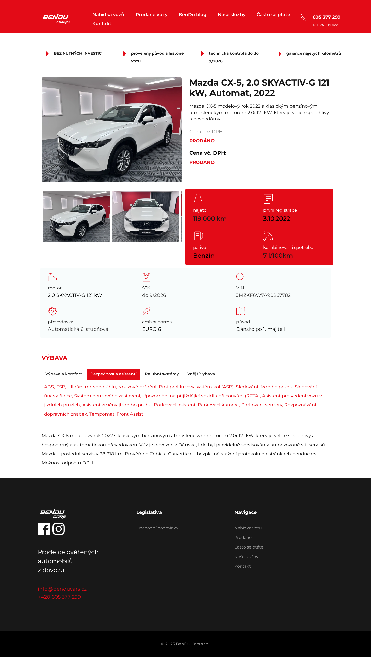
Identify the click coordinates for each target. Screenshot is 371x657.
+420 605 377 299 (59, 597)
